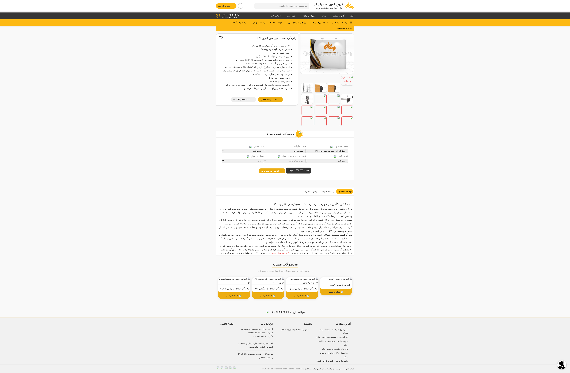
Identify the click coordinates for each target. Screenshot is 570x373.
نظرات (307, 191)
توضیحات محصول (345, 191)
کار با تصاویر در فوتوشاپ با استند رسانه (332, 337)
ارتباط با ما (276, 16)
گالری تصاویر (338, 16)
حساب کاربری (224, 6)
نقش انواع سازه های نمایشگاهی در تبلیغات (334, 331)
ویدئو (315, 191)
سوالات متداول (308, 16)
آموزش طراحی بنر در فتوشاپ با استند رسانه (333, 343)
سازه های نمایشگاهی (341, 23)
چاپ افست (274, 23)
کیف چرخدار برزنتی (279, 253)
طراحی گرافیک (237, 23)
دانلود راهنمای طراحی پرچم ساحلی (295, 329)
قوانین (323, 16)
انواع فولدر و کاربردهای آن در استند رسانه (334, 355)
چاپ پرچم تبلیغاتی (317, 23)
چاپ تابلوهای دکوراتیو (295, 23)
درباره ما (291, 16)
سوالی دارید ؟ (287, 312)
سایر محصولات (343, 28)
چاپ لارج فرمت (256, 23)
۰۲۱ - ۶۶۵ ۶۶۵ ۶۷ (230, 16)
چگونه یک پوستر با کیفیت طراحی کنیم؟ (332, 361)
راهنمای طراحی (327, 191)
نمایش (268, 99)
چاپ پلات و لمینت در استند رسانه (335, 349)
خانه (352, 16)
